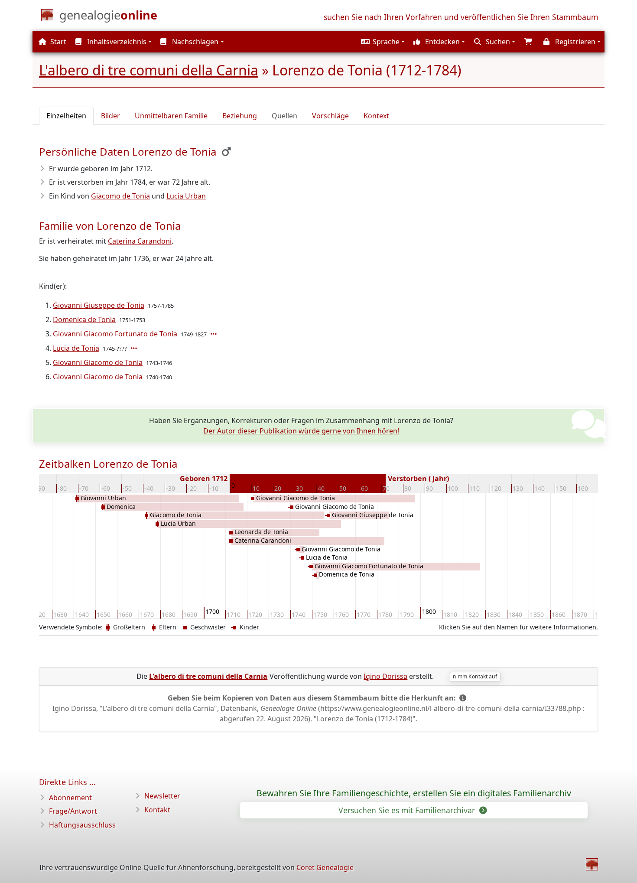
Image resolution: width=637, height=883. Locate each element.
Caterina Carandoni (140, 241)
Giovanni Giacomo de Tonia (98, 362)
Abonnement (70, 797)
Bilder (110, 116)
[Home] (592, 864)
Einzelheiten (66, 116)
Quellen (284, 116)
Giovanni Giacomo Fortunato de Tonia (115, 334)
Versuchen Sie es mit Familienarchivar (407, 810)
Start (57, 41)
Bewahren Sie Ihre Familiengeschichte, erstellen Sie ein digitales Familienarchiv (414, 793)
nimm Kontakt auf (475, 676)
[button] (381, 41)
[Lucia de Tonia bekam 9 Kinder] (135, 348)
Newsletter (162, 796)
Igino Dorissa (385, 676)
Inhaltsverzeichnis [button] (115, 41)
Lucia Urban (186, 196)
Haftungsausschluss (82, 825)
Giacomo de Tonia (120, 196)
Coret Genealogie (325, 867)
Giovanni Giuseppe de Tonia (98, 305)
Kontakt (157, 810)
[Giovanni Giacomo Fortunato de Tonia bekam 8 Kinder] (214, 334)
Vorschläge (330, 116)
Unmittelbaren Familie (171, 116)
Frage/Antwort (73, 811)
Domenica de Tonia (84, 319)
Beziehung (239, 116)
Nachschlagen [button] (194, 41)
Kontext (376, 116)
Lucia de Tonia (76, 348)
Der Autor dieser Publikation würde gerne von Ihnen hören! (301, 431)
